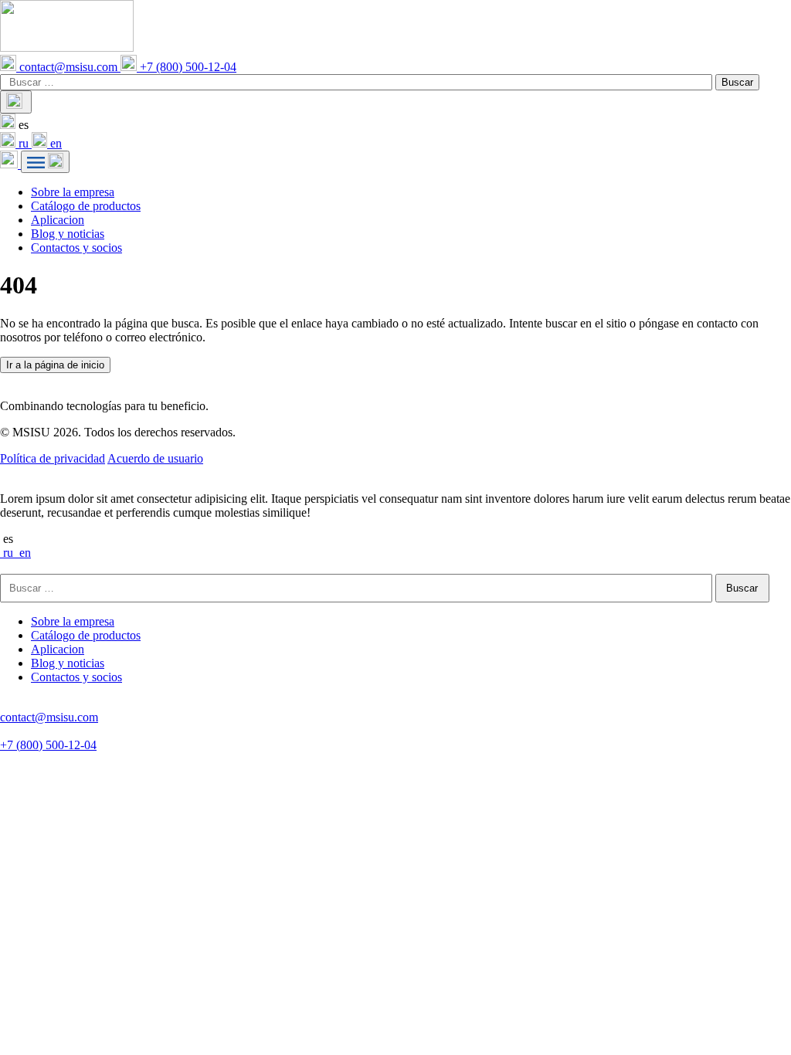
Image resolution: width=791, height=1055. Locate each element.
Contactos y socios (76, 247)
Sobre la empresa (72, 191)
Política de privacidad (52, 458)
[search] (16, 102)
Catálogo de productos (86, 205)
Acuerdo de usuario (155, 458)
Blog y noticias (67, 233)
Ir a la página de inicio (55, 365)
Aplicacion (57, 219)
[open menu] (45, 162)
